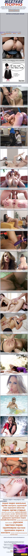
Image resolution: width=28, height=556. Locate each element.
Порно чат (17, 10)
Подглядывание (7, 33)
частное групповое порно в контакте (13, 530)
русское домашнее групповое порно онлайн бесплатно (14, 518)
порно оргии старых (14, 510)
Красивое (3, 34)
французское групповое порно (8, 512)
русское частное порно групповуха (13, 525)
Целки (19, 33)
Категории (11, 10)
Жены (14, 33)
